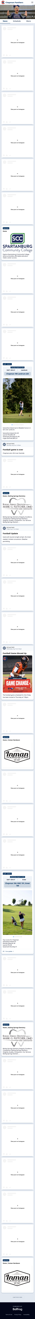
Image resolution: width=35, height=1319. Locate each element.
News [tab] (5, 21)
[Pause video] (32, 16)
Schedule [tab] (17, 21)
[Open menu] (32, 2)
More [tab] (28, 21)
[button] (13, 424)
